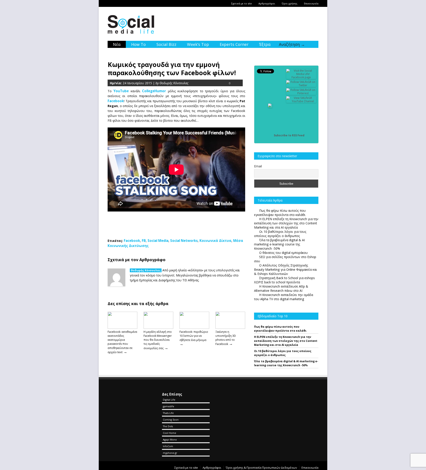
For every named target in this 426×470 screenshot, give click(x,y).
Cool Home (169, 433)
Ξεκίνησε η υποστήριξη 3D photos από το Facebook (225, 338)
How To (138, 44)
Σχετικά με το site (241, 3)
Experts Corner (234, 44)
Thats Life (168, 413)
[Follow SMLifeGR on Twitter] (301, 85)
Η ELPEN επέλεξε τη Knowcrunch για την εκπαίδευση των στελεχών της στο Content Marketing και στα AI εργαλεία (285, 341)
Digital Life (169, 399)
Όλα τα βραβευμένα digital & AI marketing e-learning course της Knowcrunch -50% (286, 363)
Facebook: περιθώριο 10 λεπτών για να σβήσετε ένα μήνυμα (193, 336)
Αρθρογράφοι (266, 3)
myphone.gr (170, 452)
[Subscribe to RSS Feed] (270, 135)
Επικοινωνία (311, 3)
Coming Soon (171, 419)
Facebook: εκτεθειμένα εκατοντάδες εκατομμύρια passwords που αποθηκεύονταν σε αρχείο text (122, 342)
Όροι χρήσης (289, 3)
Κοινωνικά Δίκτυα (215, 240)
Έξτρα (264, 44)
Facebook (132, 240)
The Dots (168, 426)
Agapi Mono (170, 439)
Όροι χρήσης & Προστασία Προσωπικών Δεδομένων (261, 468)
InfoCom (168, 446)
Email (258, 166)
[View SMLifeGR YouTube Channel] (301, 101)
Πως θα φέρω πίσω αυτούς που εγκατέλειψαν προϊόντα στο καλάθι (280, 329)
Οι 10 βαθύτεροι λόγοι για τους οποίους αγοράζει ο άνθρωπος (282, 353)
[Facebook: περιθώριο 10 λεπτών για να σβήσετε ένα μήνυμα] (194, 328)
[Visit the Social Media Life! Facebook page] (301, 77)
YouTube (121, 91)
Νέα (116, 44)
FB (144, 240)
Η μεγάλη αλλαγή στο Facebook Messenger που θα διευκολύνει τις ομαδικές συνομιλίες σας (158, 340)
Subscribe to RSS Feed (289, 135)
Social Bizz (166, 44)
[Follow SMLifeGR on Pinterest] (301, 93)
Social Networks (184, 240)
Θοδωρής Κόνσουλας (146, 270)
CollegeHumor (154, 91)
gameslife (168, 406)
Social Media (158, 240)
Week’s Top (198, 44)
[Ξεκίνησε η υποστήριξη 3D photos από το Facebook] (230, 328)
